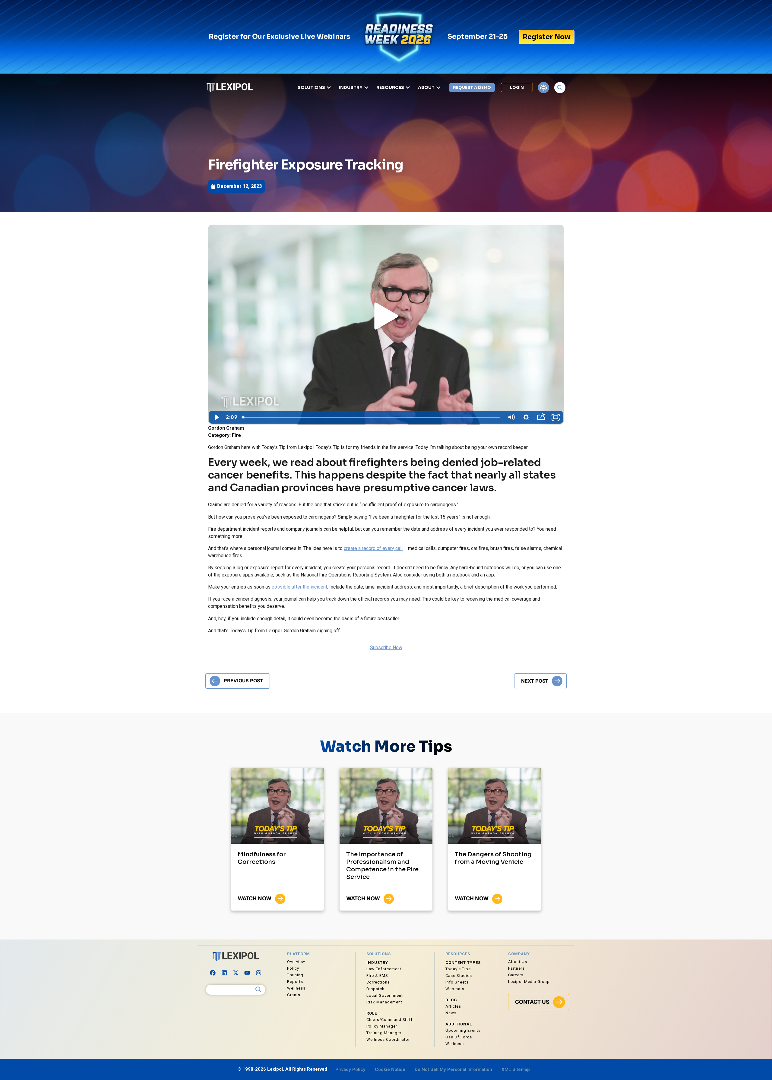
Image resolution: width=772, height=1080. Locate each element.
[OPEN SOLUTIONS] (329, 87)
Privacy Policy (350, 1069)
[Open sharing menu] (540, 417)
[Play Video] (216, 417)
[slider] (371, 417)
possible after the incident (299, 587)
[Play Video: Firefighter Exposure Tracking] (386, 317)
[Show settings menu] (525, 417)
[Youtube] (247, 973)
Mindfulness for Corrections (262, 858)
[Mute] (511, 417)
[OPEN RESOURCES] (408, 87)
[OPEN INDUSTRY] (366, 87)
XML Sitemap (515, 1069)
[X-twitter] (236, 973)
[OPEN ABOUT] (438, 87)
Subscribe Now (386, 647)
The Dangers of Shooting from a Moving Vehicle (493, 858)
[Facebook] (213, 973)
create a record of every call (373, 548)
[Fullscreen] (555, 417)
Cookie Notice (390, 1069)
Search (258, 990)
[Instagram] (258, 973)
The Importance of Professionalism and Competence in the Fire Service (382, 866)
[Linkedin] (224, 973)
